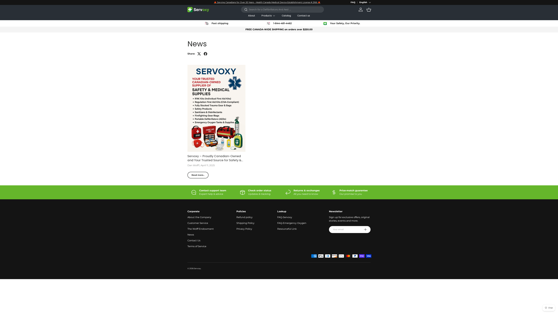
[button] (369, 9)
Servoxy (197, 268)
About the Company (199, 217)
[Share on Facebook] (205, 54)
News (190, 234)
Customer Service (197, 223)
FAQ (353, 2)
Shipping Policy (245, 223)
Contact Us (193, 240)
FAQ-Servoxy (284, 217)
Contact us (303, 15)
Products (266, 15)
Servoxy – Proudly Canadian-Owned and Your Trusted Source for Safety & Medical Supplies (214, 158)
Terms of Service (196, 246)
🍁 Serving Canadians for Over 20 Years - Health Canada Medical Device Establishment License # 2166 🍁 (267, 2)
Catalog (286, 15)
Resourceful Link (287, 229)
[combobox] (282, 9)
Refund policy (244, 217)
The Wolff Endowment (200, 229)
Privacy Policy (244, 229)
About (251, 15)
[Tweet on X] (199, 54)
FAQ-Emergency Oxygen (291, 223)
